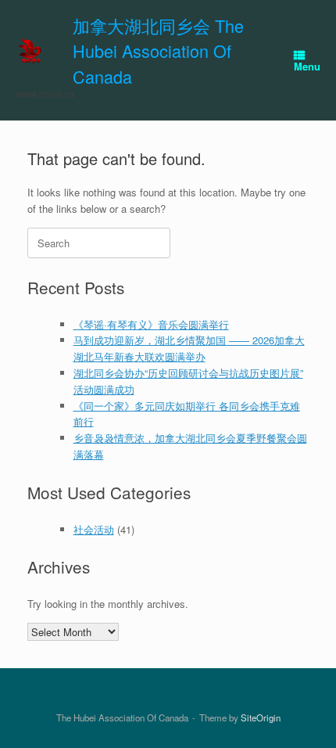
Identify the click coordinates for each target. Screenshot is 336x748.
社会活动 (93, 529)
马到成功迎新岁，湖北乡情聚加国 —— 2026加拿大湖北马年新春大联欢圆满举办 (189, 348)
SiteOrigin (261, 717)
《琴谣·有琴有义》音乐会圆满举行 (151, 324)
